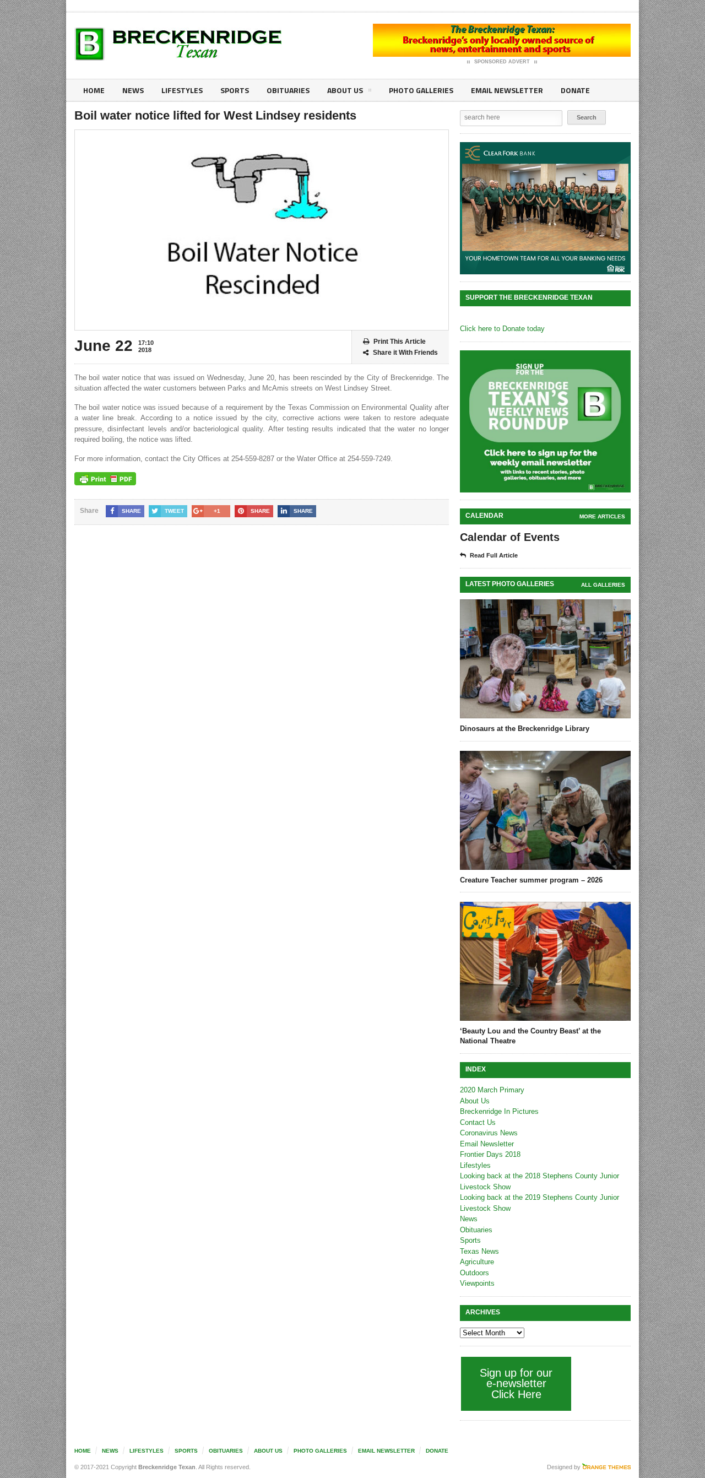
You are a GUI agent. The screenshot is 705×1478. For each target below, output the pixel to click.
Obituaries (288, 90)
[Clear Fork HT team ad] (545, 208)
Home (94, 90)
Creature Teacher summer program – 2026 (531, 880)
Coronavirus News (489, 1133)
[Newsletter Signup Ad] (545, 421)
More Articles (602, 516)
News (133, 90)
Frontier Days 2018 (490, 1154)
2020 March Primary (492, 1090)
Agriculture (477, 1262)
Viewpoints (477, 1283)
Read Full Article (494, 555)
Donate (575, 90)
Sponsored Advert (502, 61)
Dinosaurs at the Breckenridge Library (524, 728)
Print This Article (399, 341)
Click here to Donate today (502, 328)
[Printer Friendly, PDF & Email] (105, 478)
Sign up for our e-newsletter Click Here (516, 1383)
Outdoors (474, 1273)
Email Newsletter (507, 90)
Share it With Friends (405, 352)
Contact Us (478, 1122)
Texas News (479, 1251)
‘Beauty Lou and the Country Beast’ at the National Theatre (530, 1036)
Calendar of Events (510, 537)
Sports (234, 90)
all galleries (603, 585)
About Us (345, 90)
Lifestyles (182, 90)
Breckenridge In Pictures (499, 1111)
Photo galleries (421, 90)
